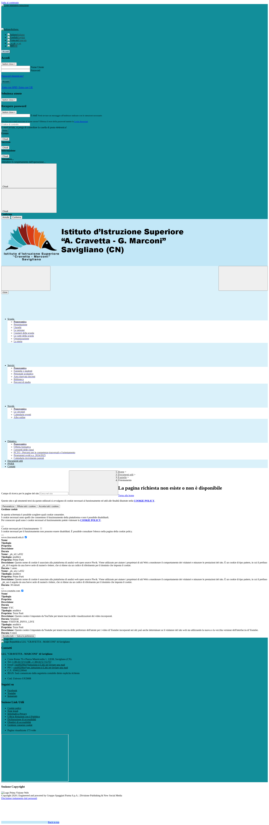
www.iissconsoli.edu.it (12, 537)
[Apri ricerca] (243, 278)
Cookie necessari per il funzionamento (20, 528)
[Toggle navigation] (25, 278)
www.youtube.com (11, 591)
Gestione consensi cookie (19, 725)
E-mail (34, 115)
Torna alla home (126, 495)
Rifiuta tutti (26, 506)
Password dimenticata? (12, 76)
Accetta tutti (49, 506)
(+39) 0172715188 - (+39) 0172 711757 (31, 662)
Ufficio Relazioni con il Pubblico (23, 716)
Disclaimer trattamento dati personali (19, 798)
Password (35, 70)
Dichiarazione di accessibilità (21, 719)
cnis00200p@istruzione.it (39, 664)
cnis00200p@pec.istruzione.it (40, 667)
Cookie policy (14, 708)
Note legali (12, 711)
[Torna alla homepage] (134, 242)
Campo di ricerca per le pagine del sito (20, 493)
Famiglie (122, 477)
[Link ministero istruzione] (15, 5)
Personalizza (8, 506)
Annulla (5, 217)
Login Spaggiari (81, 121)
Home (121, 471)
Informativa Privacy (17, 713)
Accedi (5, 51)
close (4, 292)
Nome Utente (37, 67)
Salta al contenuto (10, 2)
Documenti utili (125, 474)
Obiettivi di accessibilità (19, 722)
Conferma (16, 217)
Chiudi (5, 139)
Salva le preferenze (25, 636)
